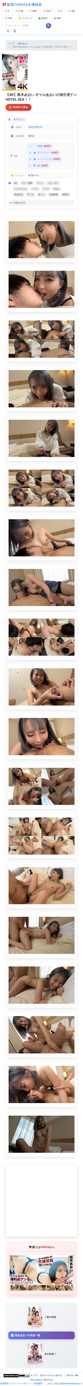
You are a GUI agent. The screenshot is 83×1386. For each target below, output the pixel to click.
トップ (11, 43)
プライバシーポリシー (21, 1383)
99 (21, 11)
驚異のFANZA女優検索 (24, 5)
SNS (59, 18)
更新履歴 (38, 1383)
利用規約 (4, 1383)
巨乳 (10, 18)
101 (48, 11)
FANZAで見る (20, 107)
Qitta (71, 1375)
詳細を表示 (19, 202)
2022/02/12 (35, 127)
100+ (34, 11)
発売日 (44, 18)
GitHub (49, 1379)
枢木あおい (23, 43)
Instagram (37, 1379)
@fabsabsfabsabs (70, 1383)
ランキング (27, 18)
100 (73, 11)
